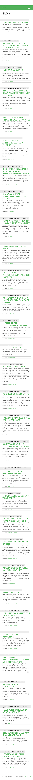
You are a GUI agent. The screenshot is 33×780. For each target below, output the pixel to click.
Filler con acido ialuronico (10, 635)
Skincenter (10, 34)
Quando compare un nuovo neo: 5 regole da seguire (14, 196)
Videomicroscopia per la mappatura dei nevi (15, 569)
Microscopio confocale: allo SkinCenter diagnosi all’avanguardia (15, 45)
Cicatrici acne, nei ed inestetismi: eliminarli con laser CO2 (16, 275)
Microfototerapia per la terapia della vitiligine (15, 520)
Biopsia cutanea (10, 592)
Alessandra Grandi (12, 185)
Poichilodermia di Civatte (15, 394)
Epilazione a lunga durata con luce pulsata (16, 419)
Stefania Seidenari (12, 338)
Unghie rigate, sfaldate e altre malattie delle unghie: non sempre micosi (15, 171)
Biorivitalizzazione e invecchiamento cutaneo (15, 445)
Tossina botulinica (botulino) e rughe (12, 472)
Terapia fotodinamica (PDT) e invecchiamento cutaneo (16, 222)
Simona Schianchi (12, 384)
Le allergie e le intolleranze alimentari (15, 324)
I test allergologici (12, 348)
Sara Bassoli (11, 211)
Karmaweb (8, 777)
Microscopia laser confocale (11, 685)
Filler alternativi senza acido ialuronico (14, 711)
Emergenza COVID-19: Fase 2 (15, 22)
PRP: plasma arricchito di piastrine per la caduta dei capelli (16, 300)
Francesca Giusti (12, 486)
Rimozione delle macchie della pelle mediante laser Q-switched (16, 93)
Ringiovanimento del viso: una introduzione (15, 734)
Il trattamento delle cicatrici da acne (13, 755)
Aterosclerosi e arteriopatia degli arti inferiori (14, 142)
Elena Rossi (10, 509)
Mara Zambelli (11, 159)
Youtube (26, 776)
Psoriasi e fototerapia (13, 367)
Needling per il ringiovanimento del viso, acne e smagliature (15, 659)
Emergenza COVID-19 (12, 70)
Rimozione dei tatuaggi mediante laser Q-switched (16, 118)
